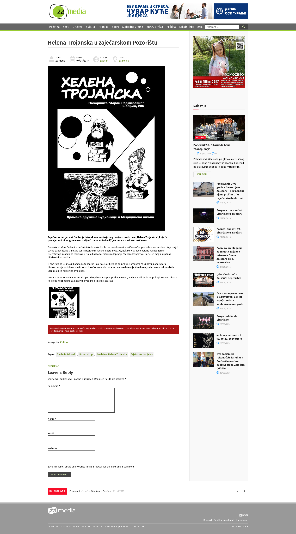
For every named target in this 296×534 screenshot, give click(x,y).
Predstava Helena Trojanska (111, 354)
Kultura (90, 26)
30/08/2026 (205, 154)
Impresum (241, 520)
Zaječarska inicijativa (142, 354)
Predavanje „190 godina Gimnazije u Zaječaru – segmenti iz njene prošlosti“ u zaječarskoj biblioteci (230, 191)
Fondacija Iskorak (66, 354)
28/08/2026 (224, 324)
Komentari (53, 365)
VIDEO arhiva (154, 26)
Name (52, 418)
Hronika (103, 26)
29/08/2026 (225, 218)
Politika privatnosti (224, 520)
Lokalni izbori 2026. (191, 26)
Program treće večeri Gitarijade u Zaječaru (90, 491)
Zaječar (104, 60)
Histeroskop (86, 354)
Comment (54, 386)
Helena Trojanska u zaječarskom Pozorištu (102, 42)
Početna (54, 26)
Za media (124, 60)
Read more (202, 174)
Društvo (77, 26)
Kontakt (207, 520)
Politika (171, 26)
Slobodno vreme (132, 26)
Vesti (66, 26)
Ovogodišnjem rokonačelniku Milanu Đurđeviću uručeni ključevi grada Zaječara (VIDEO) (231, 361)
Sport (115, 26)
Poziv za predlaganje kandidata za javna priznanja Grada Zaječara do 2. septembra (229, 255)
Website (52, 448)
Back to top (239, 527)
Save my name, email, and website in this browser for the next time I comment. (91, 466)
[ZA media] (67, 18)
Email (52, 433)
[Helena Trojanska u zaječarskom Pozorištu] (113, 148)
